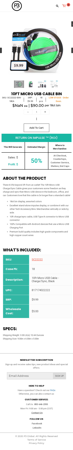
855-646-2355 (41, 404)
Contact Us (37, 412)
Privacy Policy (36, 443)
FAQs (52, 390)
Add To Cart (36, 127)
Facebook (37, 423)
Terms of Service (36, 439)
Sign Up (59, 376)
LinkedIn (37, 428)
